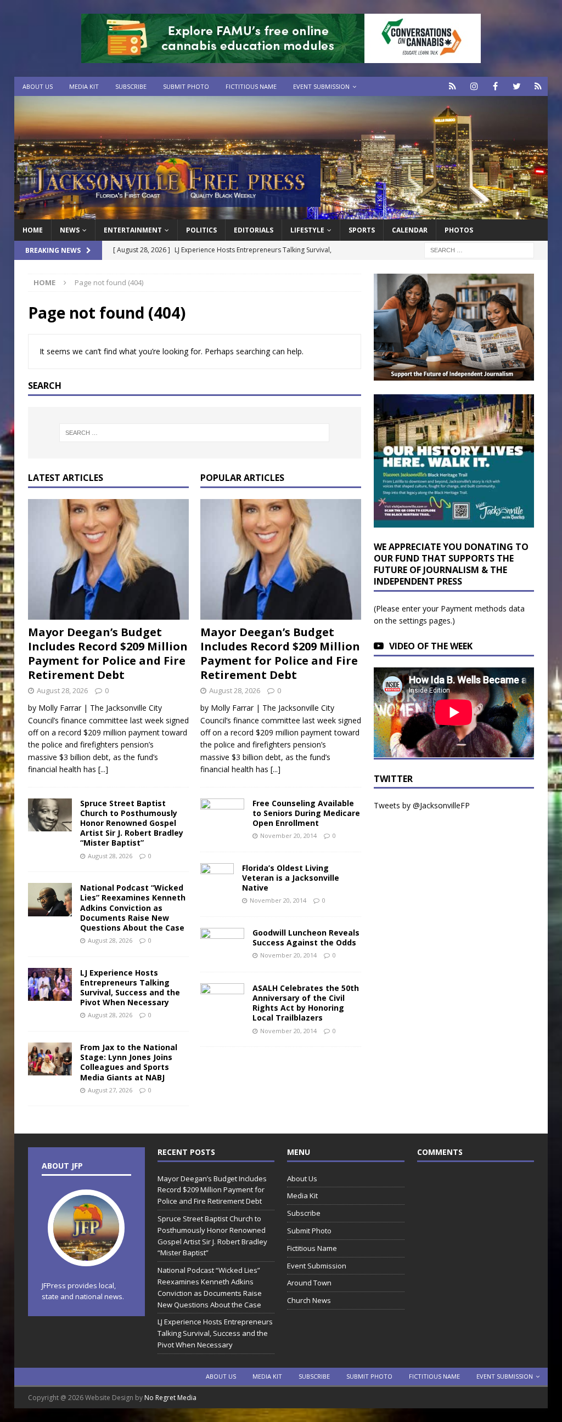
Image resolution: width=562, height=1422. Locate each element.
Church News (309, 1300)
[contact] (452, 86)
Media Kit (84, 86)
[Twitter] (516, 86)
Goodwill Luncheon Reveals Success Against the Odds (305, 937)
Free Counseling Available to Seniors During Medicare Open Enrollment (306, 813)
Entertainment (133, 230)
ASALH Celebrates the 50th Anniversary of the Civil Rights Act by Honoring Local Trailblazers (305, 1003)
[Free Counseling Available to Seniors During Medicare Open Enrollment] (222, 813)
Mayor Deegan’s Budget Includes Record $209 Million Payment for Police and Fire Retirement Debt (108, 653)
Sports (362, 230)
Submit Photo (186, 86)
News (70, 230)
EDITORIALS (253, 230)
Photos (459, 230)
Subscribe (131, 86)
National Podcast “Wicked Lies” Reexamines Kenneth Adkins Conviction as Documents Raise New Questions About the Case (133, 907)
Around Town (309, 1283)
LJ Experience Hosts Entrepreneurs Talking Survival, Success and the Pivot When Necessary (130, 987)
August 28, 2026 (62, 690)
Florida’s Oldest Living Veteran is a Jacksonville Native (290, 878)
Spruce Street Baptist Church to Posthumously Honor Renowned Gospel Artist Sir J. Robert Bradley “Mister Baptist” (131, 823)
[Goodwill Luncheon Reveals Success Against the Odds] (222, 944)
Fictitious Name (251, 86)
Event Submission (321, 86)
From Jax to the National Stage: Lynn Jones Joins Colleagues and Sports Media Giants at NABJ (128, 1062)
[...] (103, 769)
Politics (201, 230)
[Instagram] (474, 86)
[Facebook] (495, 86)
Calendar (410, 230)
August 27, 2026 (110, 1090)
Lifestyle (307, 230)
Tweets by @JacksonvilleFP (422, 805)
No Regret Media (170, 1397)
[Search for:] (479, 250)
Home (33, 230)
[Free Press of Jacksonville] (281, 213)
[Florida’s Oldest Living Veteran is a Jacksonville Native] (217, 879)
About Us (38, 86)
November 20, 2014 (288, 835)
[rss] (538, 86)
